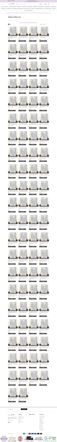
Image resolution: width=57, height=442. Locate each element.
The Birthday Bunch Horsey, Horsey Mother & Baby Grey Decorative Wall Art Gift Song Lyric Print (12, 295)
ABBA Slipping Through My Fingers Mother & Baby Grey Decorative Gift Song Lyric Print (12, 37)
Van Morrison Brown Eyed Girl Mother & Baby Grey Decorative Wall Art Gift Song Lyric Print (44, 260)
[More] (21, 6)
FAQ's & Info (33, 8)
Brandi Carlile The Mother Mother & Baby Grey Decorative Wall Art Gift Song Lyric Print (23, 90)
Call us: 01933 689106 (12, 0)
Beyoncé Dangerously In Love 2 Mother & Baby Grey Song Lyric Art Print (33, 330)
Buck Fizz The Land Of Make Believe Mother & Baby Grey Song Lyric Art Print (43, 330)
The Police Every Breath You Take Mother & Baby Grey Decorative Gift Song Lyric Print (43, 226)
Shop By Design (14, 8)
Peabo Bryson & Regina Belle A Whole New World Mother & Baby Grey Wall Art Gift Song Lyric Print (23, 295)
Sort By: (41, 24)
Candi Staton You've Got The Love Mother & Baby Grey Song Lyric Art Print (12, 330)
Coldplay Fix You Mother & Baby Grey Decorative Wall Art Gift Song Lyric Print (44, 72)
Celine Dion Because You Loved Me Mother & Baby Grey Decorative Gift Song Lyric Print (12, 55)
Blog (25, 10)
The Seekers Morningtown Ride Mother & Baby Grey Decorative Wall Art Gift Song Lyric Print (33, 90)
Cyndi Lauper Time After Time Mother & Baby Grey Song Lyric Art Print (33, 313)
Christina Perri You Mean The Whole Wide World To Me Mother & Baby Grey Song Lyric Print (12, 124)
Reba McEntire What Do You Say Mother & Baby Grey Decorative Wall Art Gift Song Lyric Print (12, 278)
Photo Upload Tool (29, 10)
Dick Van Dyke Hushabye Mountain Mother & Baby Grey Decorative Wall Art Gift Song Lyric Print (33, 278)
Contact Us (54, 8)
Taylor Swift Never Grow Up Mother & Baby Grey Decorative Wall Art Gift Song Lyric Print (33, 37)
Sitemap (19, 422)
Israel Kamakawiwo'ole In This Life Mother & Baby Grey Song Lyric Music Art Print (13, 364)
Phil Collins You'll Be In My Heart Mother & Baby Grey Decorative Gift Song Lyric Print (43, 243)
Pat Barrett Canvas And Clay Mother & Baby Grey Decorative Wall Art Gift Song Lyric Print (12, 260)
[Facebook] (8, 422)
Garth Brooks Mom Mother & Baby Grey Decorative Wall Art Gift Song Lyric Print (23, 226)
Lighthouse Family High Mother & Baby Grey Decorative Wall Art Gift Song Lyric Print (33, 226)
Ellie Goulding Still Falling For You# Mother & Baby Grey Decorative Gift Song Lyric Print (33, 260)
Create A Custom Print (4, 6)
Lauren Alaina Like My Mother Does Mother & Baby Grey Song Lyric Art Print (23, 330)
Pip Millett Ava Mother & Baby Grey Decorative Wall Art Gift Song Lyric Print (12, 226)
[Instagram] (9, 422)
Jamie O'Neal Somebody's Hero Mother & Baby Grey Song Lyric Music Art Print (44, 364)
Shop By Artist (9, 8)
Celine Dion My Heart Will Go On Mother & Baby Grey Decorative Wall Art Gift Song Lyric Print (44, 278)
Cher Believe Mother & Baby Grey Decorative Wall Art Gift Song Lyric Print (33, 208)
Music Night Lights (41, 6)
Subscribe (24, 409)
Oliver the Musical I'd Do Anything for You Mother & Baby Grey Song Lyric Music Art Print (33, 381)
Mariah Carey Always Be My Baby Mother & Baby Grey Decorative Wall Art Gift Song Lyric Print (23, 55)
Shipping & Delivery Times (40, 8)
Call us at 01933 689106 (10, 420)
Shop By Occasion (20, 8)
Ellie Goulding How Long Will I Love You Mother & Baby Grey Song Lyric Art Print (33, 107)
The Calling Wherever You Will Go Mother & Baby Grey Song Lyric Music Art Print (23, 381)
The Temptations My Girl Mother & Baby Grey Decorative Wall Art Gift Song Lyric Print (12, 90)
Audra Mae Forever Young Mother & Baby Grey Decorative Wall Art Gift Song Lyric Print (12, 243)
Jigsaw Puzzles (53, 6)
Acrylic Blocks (24, 6)
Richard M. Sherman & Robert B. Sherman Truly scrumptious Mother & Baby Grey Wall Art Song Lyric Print (44, 90)
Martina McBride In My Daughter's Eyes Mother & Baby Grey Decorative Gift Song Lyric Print (23, 260)
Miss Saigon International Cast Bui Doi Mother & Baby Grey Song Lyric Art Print (12, 313)
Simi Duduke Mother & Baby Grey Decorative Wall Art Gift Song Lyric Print (23, 208)
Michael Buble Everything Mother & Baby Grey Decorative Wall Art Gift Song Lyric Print (33, 243)
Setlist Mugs (35, 6)
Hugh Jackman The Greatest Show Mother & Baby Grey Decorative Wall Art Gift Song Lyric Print (23, 278)
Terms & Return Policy (48, 8)
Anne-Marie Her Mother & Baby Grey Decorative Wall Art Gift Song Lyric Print (44, 208)
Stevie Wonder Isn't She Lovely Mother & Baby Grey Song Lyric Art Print (43, 313)
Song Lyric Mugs (29, 6)
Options (12, 58)
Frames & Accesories (27, 8)
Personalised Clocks (48, 6)
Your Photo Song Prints (12, 6)
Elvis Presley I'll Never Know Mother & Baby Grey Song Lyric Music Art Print (12, 381)
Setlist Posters (19, 6)
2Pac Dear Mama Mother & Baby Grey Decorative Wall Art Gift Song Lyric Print (23, 37)
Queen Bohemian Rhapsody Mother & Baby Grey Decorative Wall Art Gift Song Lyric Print (23, 243)
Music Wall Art (3, 8)
